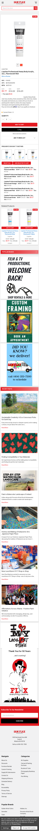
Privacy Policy (6, 790)
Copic (3, 814)
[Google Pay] (19, 130)
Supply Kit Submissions (8, 772)
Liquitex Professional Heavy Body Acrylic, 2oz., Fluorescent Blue (10, 232)
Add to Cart (10, 228)
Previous (2, 227)
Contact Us (5, 775)
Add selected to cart (22, 163)
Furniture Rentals (7, 766)
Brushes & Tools (26, 768)
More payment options (19, 133)
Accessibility (5, 787)
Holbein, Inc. (23, 808)
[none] (19, 39)
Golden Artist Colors (7, 808)
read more (5, 427)
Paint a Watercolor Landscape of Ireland (16, 494)
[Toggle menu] (2, 2)
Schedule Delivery (7, 781)
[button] (19, 679)
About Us (4, 760)
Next (37, 227)
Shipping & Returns (7, 778)
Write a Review (6, 76)
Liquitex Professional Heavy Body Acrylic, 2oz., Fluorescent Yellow (29, 232)
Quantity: (5, 116)
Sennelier (4, 811)
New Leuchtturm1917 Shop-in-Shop (15, 571)
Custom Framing (6, 769)
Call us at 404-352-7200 (19, 744)
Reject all (16, 828)
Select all (7, 163)
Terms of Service (7, 793)
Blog (3, 784)
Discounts (4, 763)
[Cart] (36, 3)
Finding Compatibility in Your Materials (16, 457)
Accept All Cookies (29, 828)
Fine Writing (24, 776)
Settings (6, 828)
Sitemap (4, 796)
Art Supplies (24, 760)
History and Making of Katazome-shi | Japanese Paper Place (16, 533)
